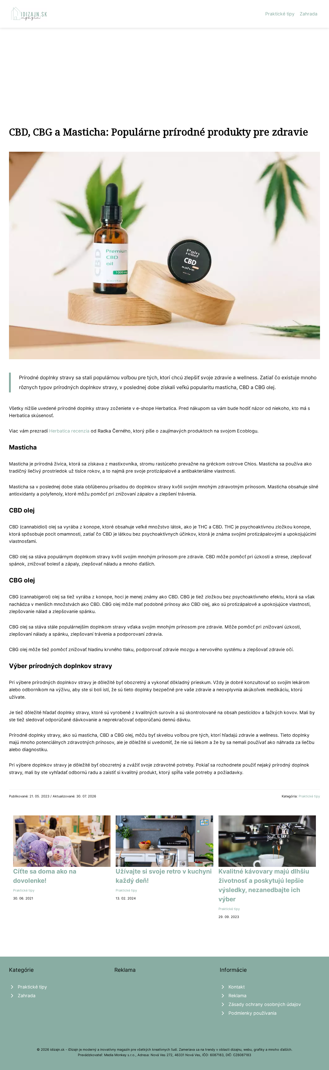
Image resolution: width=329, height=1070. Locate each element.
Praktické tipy (280, 13)
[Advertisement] (164, 66)
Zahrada (308, 13)
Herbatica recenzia (69, 431)
